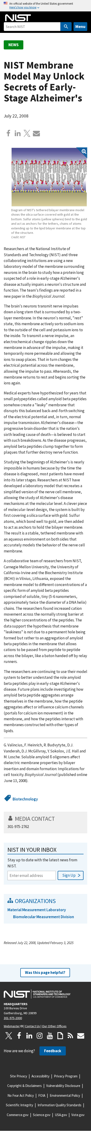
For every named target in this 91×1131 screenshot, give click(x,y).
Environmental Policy (65, 1095)
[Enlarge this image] (49, 177)
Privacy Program (65, 1076)
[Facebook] (8, 133)
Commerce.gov (17, 1115)
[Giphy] (60, 1036)
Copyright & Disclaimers (24, 1085)
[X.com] (27, 133)
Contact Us (32, 1026)
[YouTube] (50, 1036)
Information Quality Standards (59, 1105)
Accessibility (40, 1076)
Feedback (52, 1050)
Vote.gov (77, 1115)
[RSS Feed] (70, 1036)
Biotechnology (25, 799)
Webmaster (12, 1026)
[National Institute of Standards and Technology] (37, 994)
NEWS (13, 44)
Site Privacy (18, 1076)
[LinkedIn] (29, 1036)
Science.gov (41, 1115)
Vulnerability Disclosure (63, 1085)
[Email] (36, 133)
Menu (80, 26)
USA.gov (61, 1115)
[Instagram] (40, 1036)
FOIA (41, 1095)
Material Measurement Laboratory (36, 909)
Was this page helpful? (45, 972)
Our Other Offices (54, 1026)
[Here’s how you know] (45, 5)
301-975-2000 (13, 1018)
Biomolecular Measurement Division (43, 916)
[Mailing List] (81, 1036)
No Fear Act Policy (20, 1095)
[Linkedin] (17, 133)
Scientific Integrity (19, 1105)
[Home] (18, 17)
